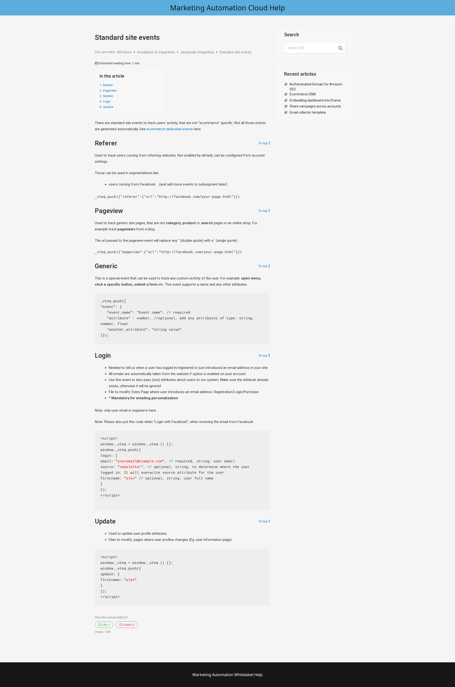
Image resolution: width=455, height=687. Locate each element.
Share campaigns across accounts (315, 106)
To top (263, 143)
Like (105, 625)
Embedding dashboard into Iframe (315, 100)
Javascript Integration (197, 52)
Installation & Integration (156, 52)
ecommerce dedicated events (169, 129)
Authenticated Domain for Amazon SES (316, 86)
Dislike (128, 625)
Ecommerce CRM (303, 94)
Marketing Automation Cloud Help (227, 8)
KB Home (125, 52)
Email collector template (308, 112)
